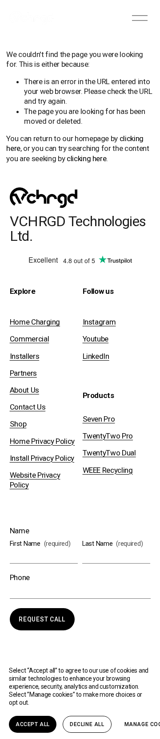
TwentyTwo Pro (108, 435)
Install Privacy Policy (42, 458)
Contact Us (28, 406)
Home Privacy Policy (42, 441)
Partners (23, 373)
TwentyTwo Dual (109, 452)
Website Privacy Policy (35, 480)
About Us (24, 390)
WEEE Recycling (108, 470)
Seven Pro (99, 418)
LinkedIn (96, 356)
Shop (18, 423)
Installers (25, 356)
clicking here (87, 158)
